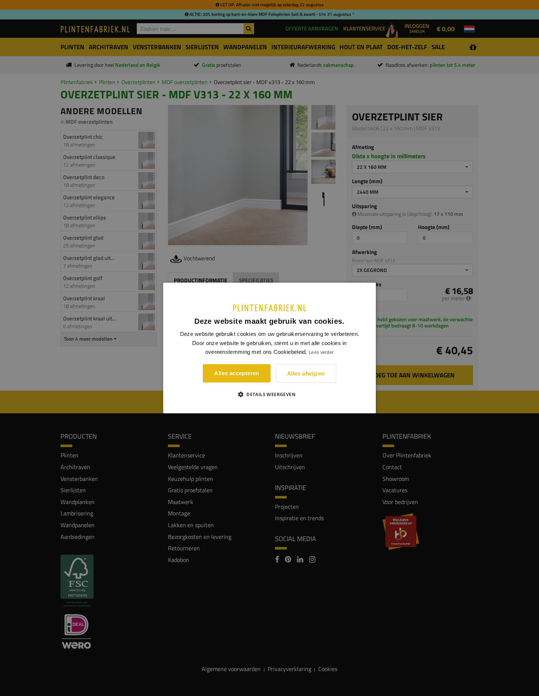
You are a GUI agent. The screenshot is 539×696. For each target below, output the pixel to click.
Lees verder (321, 352)
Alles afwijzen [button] (306, 373)
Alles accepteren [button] (236, 373)
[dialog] (269, 348)
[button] (269, 394)
